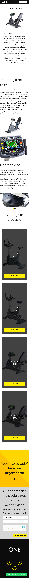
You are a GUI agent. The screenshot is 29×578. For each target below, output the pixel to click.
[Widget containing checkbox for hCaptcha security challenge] (14, 528)
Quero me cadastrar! (20, 535)
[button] (16, 574)
